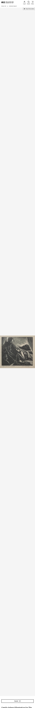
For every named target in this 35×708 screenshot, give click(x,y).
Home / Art (3, 6)
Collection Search (13, 6)
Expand (16, 701)
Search (28, 3)
